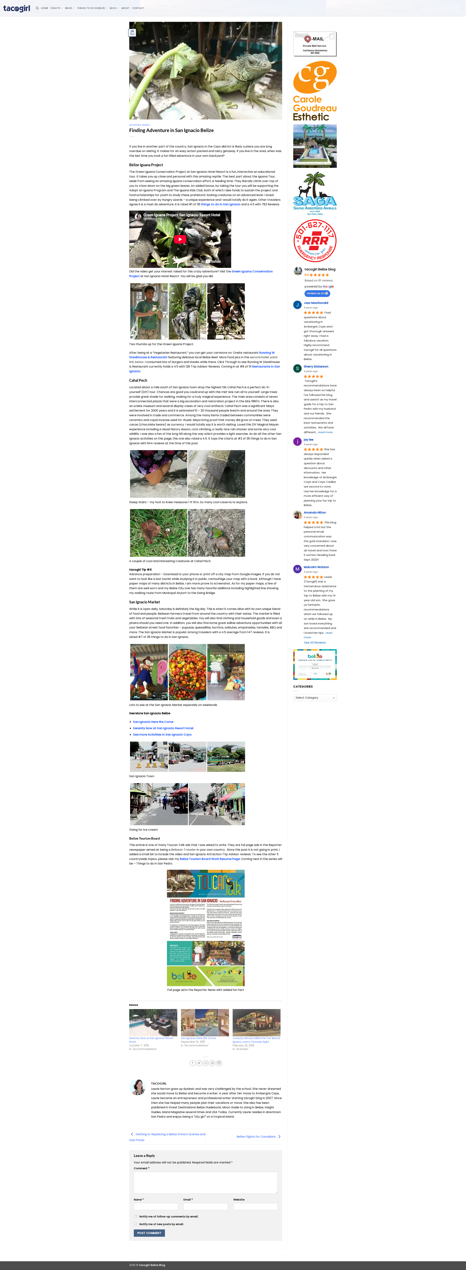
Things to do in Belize (91, 8)
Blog (113, 8)
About (125, 8)
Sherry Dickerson (316, 366)
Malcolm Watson (316, 567)
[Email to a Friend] (206, 1063)
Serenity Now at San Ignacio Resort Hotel (163, 728)
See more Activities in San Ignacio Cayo (162, 734)
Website (238, 1199)
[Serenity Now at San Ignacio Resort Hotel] (153, 1023)
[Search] (37, 8)
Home (44, 8)
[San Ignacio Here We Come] (205, 1023)
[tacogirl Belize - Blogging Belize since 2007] (16, 8)
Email (188, 1199)
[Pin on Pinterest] (212, 1063)
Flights (55, 8)
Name (139, 1199)
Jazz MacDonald (316, 303)
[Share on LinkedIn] (219, 1063)
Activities (135, 125)
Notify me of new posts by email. (161, 1224)
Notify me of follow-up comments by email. (168, 1216)
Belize (68, 8)
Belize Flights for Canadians (256, 1136)
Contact (138, 8)
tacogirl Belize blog (320, 269)
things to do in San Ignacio (220, 204)
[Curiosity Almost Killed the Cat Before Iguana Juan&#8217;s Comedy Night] (257, 1023)
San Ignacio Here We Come (198, 1038)
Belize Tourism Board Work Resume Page (210, 859)
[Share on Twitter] (199, 1063)
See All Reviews (315, 642)
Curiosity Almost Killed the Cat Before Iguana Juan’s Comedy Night (256, 1040)
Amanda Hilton (315, 512)
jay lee (308, 440)
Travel (146, 125)
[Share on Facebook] (193, 1063)
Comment (141, 1168)
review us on (315, 293)
